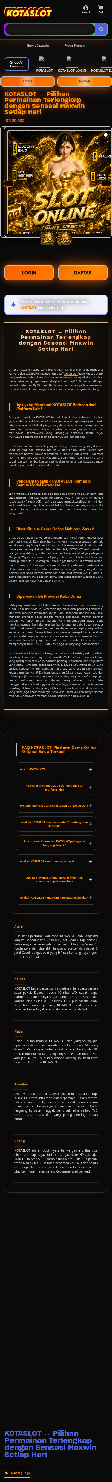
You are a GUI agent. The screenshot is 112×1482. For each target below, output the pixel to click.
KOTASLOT (71, 373)
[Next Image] (106, 184)
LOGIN (27, 81)
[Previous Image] (9, 184)
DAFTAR (83, 272)
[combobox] (50, 29)
